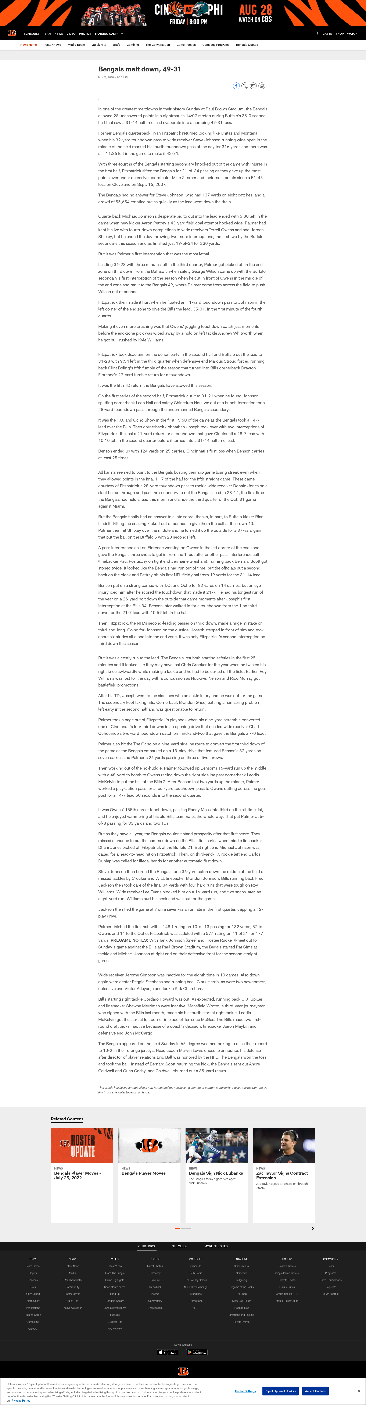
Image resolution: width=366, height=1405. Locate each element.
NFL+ (195, 1307)
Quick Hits (72, 1300)
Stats (33, 1286)
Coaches (33, 1279)
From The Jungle (115, 1272)
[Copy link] (261, 86)
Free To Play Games (196, 1279)
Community (72, 1286)
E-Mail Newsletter (72, 1279)
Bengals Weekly (115, 1300)
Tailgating (241, 1279)
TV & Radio (195, 1272)
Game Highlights (114, 1279)
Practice (155, 1279)
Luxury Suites (287, 1286)
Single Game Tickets (287, 1272)
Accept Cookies (315, 1391)
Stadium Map (241, 1307)
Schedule (195, 1265)
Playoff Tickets (287, 1279)
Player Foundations (331, 1279)
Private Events (241, 1321)
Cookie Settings (245, 1391)
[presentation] (313, 1229)
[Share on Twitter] (244, 88)
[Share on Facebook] (236, 88)
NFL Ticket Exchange (195, 1286)
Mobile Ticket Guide (287, 1300)
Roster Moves (72, 1293)
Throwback (155, 1286)
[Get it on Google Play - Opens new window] (197, 1354)
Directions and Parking (241, 1314)
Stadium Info (241, 1265)
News (331, 1265)
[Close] (359, 1391)
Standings (196, 1293)
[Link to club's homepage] (12, 33)
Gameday (155, 1272)
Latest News (72, 1265)
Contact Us (32, 1321)
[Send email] (253, 88)
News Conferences (114, 1286)
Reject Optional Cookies (280, 1391)
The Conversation (72, 1307)
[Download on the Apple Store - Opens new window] (168, 1352)
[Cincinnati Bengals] (183, 1372)
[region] (183, 1391)
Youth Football (331, 1293)
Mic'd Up (115, 1293)
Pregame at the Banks (241, 1286)
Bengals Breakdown (115, 1307)
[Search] (316, 33)
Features (115, 1314)
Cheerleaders (155, 1307)
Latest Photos (155, 1265)
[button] (177, 1228)
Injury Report (32, 1293)
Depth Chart (33, 1300)
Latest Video (115, 1265)
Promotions (195, 1300)
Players (33, 1272)
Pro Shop (241, 1293)
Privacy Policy (21, 1400)
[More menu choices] (122, 33)
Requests (331, 1286)
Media (72, 1272)
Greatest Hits (115, 1321)
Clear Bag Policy (241, 1300)
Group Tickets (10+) (287, 1293)
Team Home (33, 1265)
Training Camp (32, 1314)
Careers (32, 1328)
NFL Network (115, 1328)
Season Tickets (287, 1265)
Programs (330, 1272)
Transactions (33, 1307)
